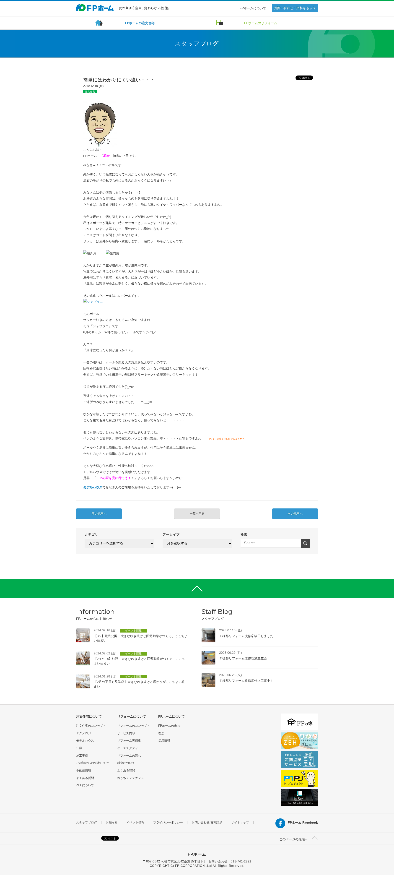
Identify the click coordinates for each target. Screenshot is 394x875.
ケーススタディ (127, 748)
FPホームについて (253, 8)
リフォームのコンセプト (133, 725)
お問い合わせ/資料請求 (207, 822)
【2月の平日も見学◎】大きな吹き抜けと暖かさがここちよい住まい (139, 681)
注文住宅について (89, 716)
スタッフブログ (86, 822)
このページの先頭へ (294, 839)
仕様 (79, 748)
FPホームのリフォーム (260, 23)
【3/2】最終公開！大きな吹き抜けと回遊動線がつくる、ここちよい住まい (141, 635)
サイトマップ (240, 822)
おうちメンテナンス (130, 778)
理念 (161, 733)
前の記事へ (99, 513)
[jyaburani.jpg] (93, 302)
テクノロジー (85, 733)
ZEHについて (85, 785)
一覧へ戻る (197, 513)
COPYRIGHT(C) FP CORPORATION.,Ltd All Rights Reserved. (197, 865)
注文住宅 (90, 91)
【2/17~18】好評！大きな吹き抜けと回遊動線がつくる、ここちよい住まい (139, 658)
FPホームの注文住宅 (140, 23)
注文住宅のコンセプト (91, 725)
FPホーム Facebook (303, 822)
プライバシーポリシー (168, 822)
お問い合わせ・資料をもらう (295, 8)
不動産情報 (83, 770)
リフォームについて (131, 716)
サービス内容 (126, 733)
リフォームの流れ (129, 755)
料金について (126, 763)
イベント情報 (135, 822)
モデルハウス (92, 487)
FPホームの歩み (169, 725)
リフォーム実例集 (129, 740)
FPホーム (197, 854)
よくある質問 (85, 778)
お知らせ (112, 822)
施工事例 (82, 755)
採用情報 (164, 740)
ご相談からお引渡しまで (92, 763)
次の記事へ (295, 513)
